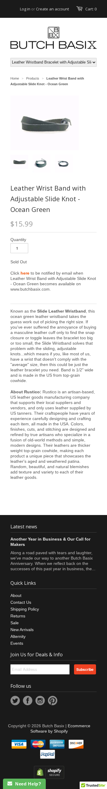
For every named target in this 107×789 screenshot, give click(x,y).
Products (32, 78)
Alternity (18, 636)
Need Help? (26, 783)
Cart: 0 (91, 9)
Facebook (27, 700)
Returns (17, 616)
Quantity (18, 239)
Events (16, 643)
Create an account (52, 9)
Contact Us (20, 602)
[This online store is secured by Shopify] (49, 777)
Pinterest (52, 700)
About (15, 595)
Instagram (40, 700)
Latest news (23, 526)
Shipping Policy (24, 609)
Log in (25, 9)
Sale (14, 622)
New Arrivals (22, 629)
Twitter (15, 700)
